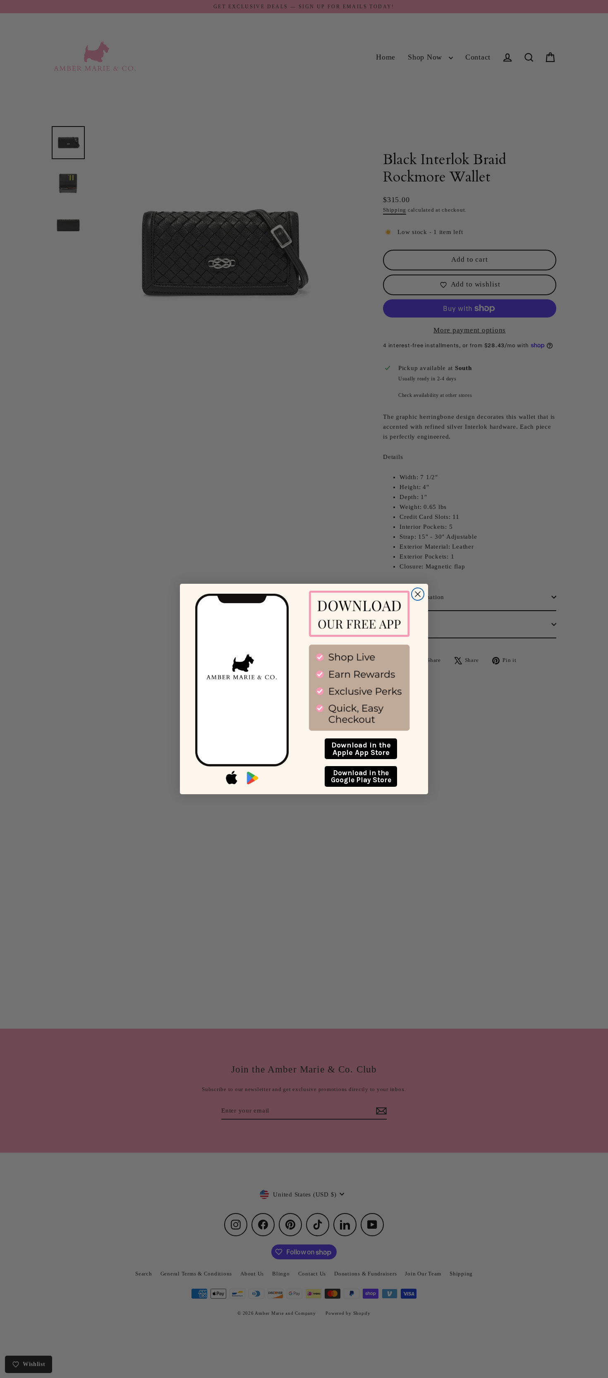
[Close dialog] (418, 594)
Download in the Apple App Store (361, 748)
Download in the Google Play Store (361, 776)
